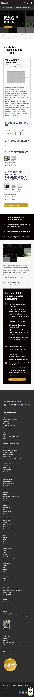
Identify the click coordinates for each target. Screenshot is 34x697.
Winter (5, 569)
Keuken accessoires (8, 454)
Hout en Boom (6, 520)
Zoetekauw (6, 576)
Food (4, 509)
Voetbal (5, 565)
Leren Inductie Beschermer (10, 419)
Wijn (4, 567)
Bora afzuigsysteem (8, 428)
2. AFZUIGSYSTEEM (16, 140)
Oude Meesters (7, 546)
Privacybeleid (6, 604)
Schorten (5, 465)
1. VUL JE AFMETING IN (16, 124)
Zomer (5, 578)
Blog (4, 434)
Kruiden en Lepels (7, 526)
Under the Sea (6, 563)
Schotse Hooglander (8, 548)
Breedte (8, 130)
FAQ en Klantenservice (8, 642)
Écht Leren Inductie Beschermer (11, 496)
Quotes (5, 561)
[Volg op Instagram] (23, 692)
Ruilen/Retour (6, 640)
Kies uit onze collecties (17, 34)
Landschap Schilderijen (9, 529)
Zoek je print (6, 421)
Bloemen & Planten (8, 488)
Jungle (5, 522)
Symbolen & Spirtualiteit (9, 559)
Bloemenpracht (7, 490)
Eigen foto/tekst (7, 417)
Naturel (5, 537)
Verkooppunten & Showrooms (10, 436)
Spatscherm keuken (8, 448)
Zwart (4, 580)
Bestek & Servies (7, 481)
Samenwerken (6, 430)
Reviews (5, 651)
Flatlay (5, 505)
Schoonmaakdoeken (8, 463)
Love (4, 535)
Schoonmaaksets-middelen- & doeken (12, 459)
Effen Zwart (6, 501)
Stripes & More (7, 556)
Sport (4, 550)
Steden (5, 554)
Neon (4, 539)
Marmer (5, 541)
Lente (4, 533)
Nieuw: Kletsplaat (7, 471)
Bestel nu (8, 27)
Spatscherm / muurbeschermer (11, 446)
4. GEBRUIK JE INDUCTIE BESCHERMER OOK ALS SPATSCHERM (15, 175)
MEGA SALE (6, 438)
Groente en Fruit (7, 511)
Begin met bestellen (16, 379)
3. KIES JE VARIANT (16, 152)
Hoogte (8, 134)
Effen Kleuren (6, 498)
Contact (5, 638)
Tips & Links (6, 432)
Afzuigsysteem (7, 594)
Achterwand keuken (8, 452)
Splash (5, 552)
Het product (6, 423)
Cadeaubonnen (7, 467)
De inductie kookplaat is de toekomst (12, 590)
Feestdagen (6, 503)
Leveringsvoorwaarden (9, 602)
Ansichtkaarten (7, 469)
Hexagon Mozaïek (25, 34)
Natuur (5, 544)
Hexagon (5, 516)
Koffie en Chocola (7, 524)
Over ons (5, 647)
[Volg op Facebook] (20, 692)
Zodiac (5, 574)
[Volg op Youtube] (26, 692)
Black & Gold (6, 485)
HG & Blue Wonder (7, 461)
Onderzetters (6, 456)
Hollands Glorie (7, 518)
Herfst (5, 513)
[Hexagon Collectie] (17, 261)
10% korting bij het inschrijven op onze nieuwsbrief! (16, 644)
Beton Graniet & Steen (8, 483)
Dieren (5, 494)
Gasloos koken (7, 592)
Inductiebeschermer (9, 34)
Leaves (5, 531)
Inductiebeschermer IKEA (9, 425)
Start (4, 34)
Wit (4, 572)
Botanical (5, 492)
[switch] (30, 695)
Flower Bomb (6, 507)
